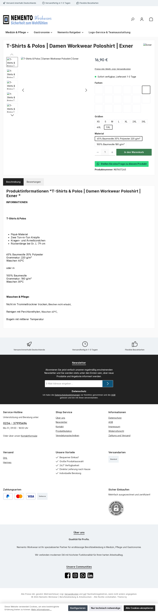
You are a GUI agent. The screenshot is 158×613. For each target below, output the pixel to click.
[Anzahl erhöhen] (112, 152)
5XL (108, 127)
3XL (144, 121)
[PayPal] (8, 496)
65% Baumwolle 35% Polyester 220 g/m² (118, 138)
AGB (113, 395)
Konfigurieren (77, 608)
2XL (135, 121)
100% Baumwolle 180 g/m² (111, 144)
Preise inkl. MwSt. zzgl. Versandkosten (113, 69)
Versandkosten (71, 594)
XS (98, 121)
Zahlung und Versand (119, 435)
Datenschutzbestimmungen (67, 395)
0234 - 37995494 (15, 423)
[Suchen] (132, 19)
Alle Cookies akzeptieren (139, 608)
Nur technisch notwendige (105, 608)
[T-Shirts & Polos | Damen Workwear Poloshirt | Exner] (54, 90)
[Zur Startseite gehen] (27, 19)
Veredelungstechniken (67, 435)
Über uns (60, 418)
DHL (5, 458)
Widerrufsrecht (116, 431)
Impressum (114, 426)
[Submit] (107, 383)
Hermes (7, 462)
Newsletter (61, 422)
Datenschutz (115, 418)
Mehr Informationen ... (41, 609)
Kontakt (60, 426)
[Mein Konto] (142, 19)
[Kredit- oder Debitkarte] (25, 496)
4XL (99, 127)
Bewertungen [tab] (34, 182)
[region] (47, 90)
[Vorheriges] (23, 90)
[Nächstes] (86, 90)
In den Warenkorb (134, 152)
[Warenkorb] (151, 19)
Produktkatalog (64, 431)
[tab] (13, 182)
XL (126, 121)
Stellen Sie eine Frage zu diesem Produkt (124, 164)
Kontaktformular (29, 435)
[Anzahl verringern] (98, 152)
